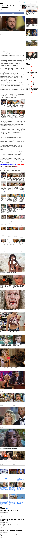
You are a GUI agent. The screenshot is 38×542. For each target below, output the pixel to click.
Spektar (7, 508)
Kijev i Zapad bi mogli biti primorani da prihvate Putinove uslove (11, 535)
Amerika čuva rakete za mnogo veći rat (7, 515)
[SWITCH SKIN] (37, 1)
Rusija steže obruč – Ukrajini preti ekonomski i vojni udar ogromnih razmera (11, 525)
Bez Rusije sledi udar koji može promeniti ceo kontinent (11, 530)
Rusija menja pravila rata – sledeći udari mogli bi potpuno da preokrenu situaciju (12, 520)
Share (1, 17)
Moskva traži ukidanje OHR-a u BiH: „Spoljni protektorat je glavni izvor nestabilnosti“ (32, 78)
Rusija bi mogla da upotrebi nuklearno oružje (9, 510)
